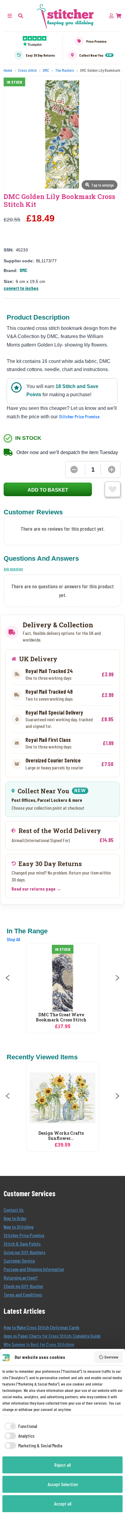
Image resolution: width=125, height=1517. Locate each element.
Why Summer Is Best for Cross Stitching (39, 1344)
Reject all (62, 1465)
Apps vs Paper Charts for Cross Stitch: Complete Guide (52, 1336)
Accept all (62, 1503)
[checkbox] (19, 1426)
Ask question (13, 568)
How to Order (15, 1218)
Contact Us (14, 1210)
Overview (111, 1356)
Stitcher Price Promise (79, 416)
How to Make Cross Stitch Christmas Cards (41, 1327)
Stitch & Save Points (22, 1243)
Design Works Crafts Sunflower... (61, 1136)
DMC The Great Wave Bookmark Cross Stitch (61, 1017)
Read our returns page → (36, 888)
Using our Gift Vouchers (25, 1252)
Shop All (13, 939)
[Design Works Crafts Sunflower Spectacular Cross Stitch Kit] (62, 1098)
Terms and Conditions (23, 1294)
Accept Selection (63, 1484)
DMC (23, 270)
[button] (20, 15)
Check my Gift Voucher (23, 1286)
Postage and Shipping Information (34, 1269)
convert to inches (21, 288)
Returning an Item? (21, 1277)
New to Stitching (18, 1227)
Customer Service (19, 1260)
